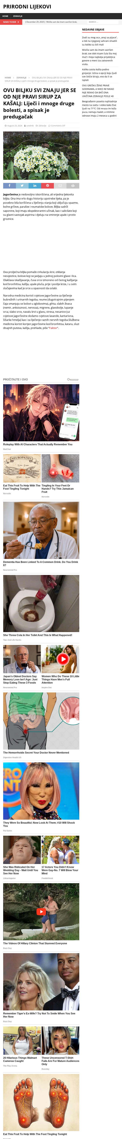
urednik (30, 125)
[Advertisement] (41, 51)
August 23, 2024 (14, 125)
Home (5, 16)
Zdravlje (17, 16)
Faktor (53, 328)
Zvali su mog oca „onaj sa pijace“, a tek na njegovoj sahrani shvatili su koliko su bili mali (99, 41)
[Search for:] (103, 21)
